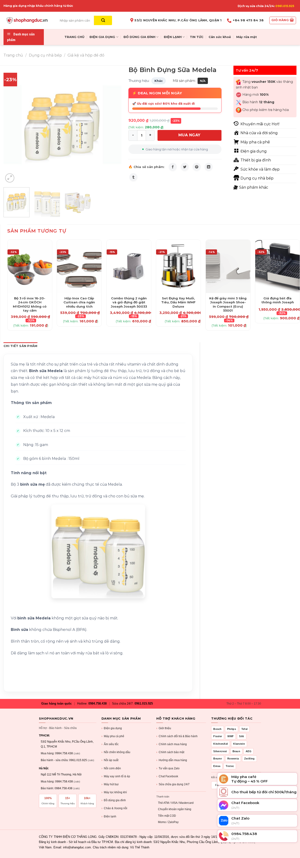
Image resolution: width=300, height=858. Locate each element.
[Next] (113, 125)
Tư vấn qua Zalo (168, 768)
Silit (241, 736)
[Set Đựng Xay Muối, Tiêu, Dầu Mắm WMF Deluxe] (178, 266)
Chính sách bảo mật (170, 752)
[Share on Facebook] (173, 167)
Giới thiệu (163, 728)
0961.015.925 (284, 6)
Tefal (244, 729)
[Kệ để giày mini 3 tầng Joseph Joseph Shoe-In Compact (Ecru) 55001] (228, 266)
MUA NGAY (189, 135)
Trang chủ (13, 55)
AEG (248, 751)
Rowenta (233, 758)
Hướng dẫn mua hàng (171, 760)
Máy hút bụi (110, 784)
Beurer (217, 758)
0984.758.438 (97, 703)
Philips (231, 729)
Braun (236, 751)
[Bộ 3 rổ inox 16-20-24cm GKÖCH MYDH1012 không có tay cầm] (30, 266)
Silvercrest (220, 751)
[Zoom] (9, 178)
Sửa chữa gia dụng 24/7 (173, 784)
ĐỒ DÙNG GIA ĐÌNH (139, 37)
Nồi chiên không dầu (115, 752)
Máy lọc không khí (114, 792)
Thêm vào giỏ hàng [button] (29, 303)
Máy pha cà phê (112, 736)
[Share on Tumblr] (133, 177)
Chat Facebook (167, 776)
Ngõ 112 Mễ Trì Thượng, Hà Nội (61, 774)
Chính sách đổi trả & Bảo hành (177, 736)
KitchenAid (220, 743)
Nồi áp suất (109, 760)
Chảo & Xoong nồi (114, 808)
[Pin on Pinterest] (197, 167)
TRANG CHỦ (74, 37)
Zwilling (249, 758)
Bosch (217, 729)
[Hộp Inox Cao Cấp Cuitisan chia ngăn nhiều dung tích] (79, 266)
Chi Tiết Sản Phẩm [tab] (20, 346)
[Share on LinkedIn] (209, 167)
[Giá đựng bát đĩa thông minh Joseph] (277, 266)
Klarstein (239, 743)
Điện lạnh (108, 816)
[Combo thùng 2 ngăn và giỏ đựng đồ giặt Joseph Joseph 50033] (129, 266)
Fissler (217, 736)
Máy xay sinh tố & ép (115, 776)
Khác (158, 81)
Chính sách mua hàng (171, 744)
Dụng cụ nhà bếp (45, 55)
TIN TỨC (196, 37)
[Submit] (103, 20)
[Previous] (12, 125)
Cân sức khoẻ (220, 37)
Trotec (230, 766)
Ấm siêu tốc (110, 744)
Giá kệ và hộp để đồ (86, 55)
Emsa (216, 766)
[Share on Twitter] (185, 167)
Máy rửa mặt (246, 37)
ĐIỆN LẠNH (173, 37)
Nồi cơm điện (111, 768)
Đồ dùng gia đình (113, 800)
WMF (230, 736)
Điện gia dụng (111, 728)
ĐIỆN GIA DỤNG (102, 37)
